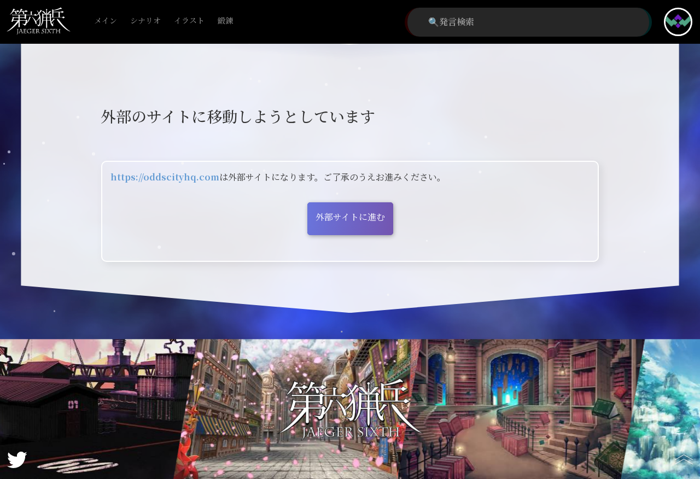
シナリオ (145, 21)
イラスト (189, 21)
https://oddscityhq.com (164, 177)
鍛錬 (225, 21)
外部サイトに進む (350, 217)
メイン (105, 21)
